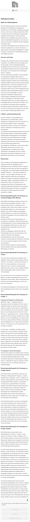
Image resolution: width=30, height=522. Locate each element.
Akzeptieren (15, 509)
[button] (27, 500)
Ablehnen (15, 514)
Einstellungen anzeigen (15, 518)
